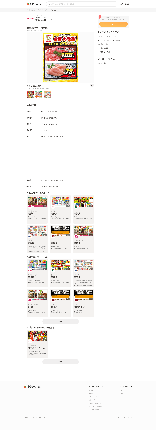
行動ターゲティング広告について (97, 400)
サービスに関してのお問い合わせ (97, 406)
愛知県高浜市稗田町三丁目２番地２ (53, 136)
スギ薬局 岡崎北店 (104, 48)
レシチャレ (123, 394)
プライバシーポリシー (94, 397)
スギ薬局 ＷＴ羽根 (104, 52)
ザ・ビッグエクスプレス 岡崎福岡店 (110, 40)
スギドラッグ (40, 17)
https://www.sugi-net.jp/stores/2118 (53, 180)
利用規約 (91, 394)
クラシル (122, 390)
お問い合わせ (124, 4)
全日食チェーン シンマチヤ (107, 36)
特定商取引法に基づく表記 (96, 403)
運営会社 (91, 390)
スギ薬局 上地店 (103, 44)
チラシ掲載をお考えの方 (95, 409)
